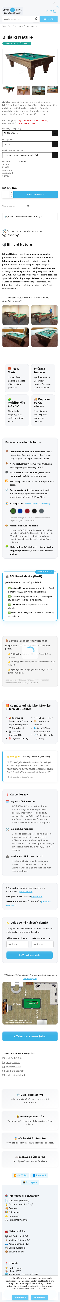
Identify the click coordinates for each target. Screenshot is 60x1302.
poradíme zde (25, 891)
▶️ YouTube (20, 1175)
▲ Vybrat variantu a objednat (30, 1036)
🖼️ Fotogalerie (12, 1212)
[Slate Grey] (41, 511)
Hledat (36, 19)
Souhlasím (39, 1297)
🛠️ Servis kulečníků (15, 1247)
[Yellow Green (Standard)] (13, 511)
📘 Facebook (39, 1175)
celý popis (42, 114)
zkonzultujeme (30, 978)
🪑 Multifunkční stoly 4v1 (17, 1240)
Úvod (4, 26)
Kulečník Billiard (16, 26)
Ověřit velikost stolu (29, 955)
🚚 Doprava (11, 1208)
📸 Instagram (30, 1182)
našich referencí (26, 777)
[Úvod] (12, 11)
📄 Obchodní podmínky (17, 1200)
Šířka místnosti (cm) (41, 938)
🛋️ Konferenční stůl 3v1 (17, 1244)
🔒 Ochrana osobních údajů (19, 1204)
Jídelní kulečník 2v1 (15, 1058)
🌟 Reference (12, 1216)
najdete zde (36, 896)
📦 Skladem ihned (14, 1251)
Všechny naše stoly (15, 1070)
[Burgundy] (27, 511)
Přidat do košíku (35, 194)
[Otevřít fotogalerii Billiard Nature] (30, 326)
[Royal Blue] (20, 511)
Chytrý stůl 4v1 (13, 1062)
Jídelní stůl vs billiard (15, 1075)
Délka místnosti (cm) (16, 938)
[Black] (34, 511)
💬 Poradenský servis (16, 1220)
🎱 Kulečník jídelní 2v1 (16, 1236)
